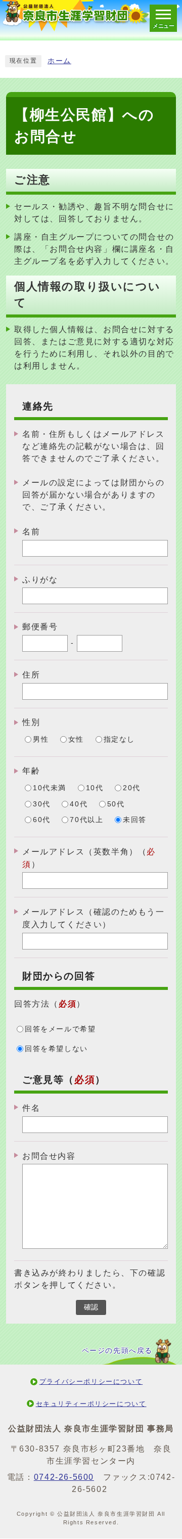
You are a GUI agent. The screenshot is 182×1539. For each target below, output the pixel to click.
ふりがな (40, 579)
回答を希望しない (56, 1049)
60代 (42, 820)
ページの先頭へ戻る (117, 1350)
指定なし (119, 739)
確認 (91, 1307)
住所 (31, 674)
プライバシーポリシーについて (91, 1381)
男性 (41, 739)
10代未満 (49, 788)
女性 (76, 739)
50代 (116, 804)
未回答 (135, 820)
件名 (31, 1108)
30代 (42, 804)
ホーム (59, 61)
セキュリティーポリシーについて (91, 1404)
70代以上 (86, 820)
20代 (132, 788)
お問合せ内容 (49, 1155)
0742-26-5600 (64, 1477)
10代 (95, 788)
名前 (31, 531)
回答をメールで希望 (60, 1029)
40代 (78, 804)
